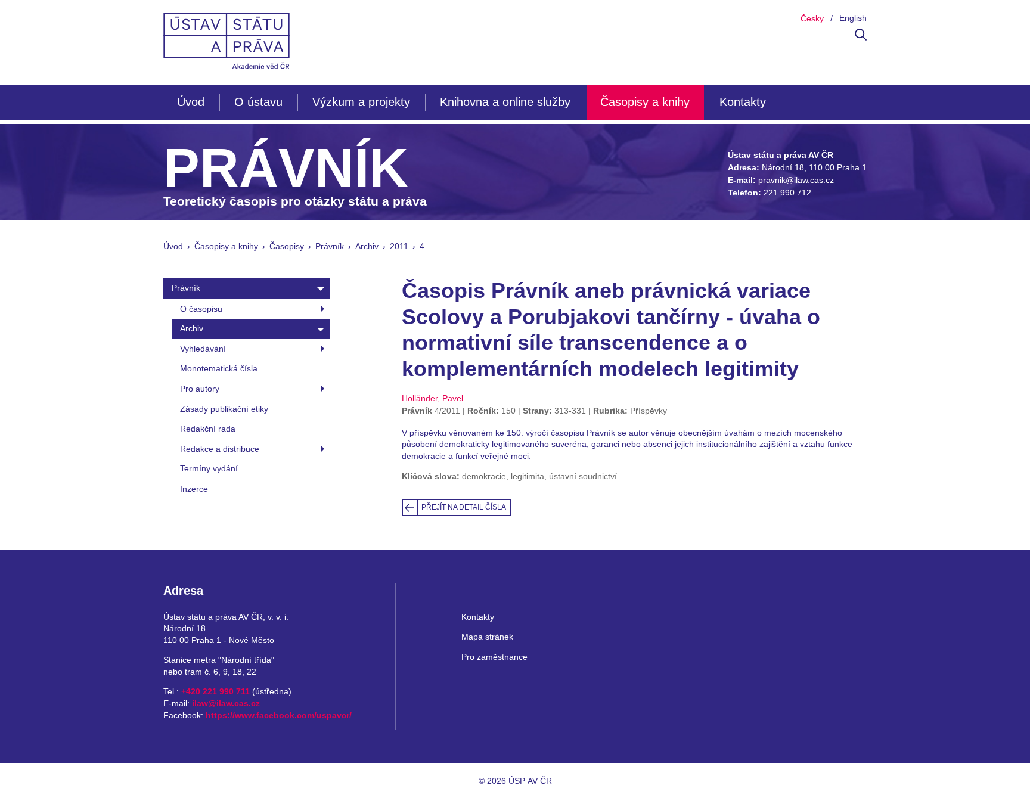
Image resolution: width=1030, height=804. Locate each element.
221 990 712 (787, 192)
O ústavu (258, 101)
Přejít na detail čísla (463, 507)
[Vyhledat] (861, 37)
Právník (329, 246)
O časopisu (201, 308)
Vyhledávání (203, 348)
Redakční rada (207, 428)
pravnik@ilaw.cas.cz (796, 180)
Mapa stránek (487, 636)
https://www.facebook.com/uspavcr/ (279, 715)
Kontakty (742, 101)
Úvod (190, 101)
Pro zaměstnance (494, 657)
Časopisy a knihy (645, 101)
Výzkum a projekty (361, 101)
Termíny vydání (209, 468)
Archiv (367, 246)
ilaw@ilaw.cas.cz (226, 703)
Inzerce (194, 488)
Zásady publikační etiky (224, 409)
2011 (399, 246)
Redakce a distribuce (219, 449)
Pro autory (199, 388)
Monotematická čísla (219, 368)
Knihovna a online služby (505, 101)
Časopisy (286, 246)
